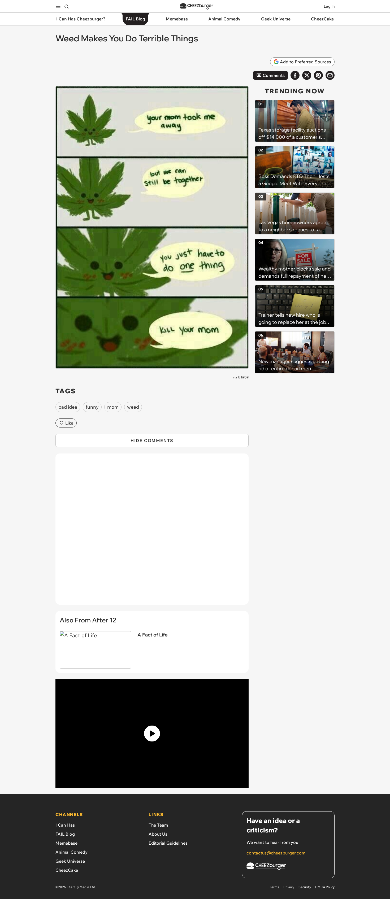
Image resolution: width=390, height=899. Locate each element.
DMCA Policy (325, 887)
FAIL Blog (65, 834)
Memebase (66, 843)
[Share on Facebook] (295, 75)
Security (304, 887)
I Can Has (65, 825)
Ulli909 (243, 377)
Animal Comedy (71, 852)
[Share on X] (306, 75)
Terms (274, 887)
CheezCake (66, 870)
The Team (158, 825)
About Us (158, 834)
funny (92, 407)
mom (113, 407)
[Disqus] (152, 532)
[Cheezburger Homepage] (196, 6)
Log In (329, 6)
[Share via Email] (330, 75)
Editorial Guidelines (168, 843)
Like (69, 423)
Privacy (288, 887)
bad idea (67, 407)
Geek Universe (70, 861)
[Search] (66, 6)
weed (133, 407)
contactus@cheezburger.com (275, 853)
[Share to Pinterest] (318, 75)
